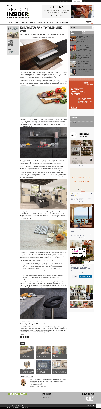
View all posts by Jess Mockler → (39, 386)
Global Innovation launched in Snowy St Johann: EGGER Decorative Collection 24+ (27, 371)
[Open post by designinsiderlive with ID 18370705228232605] (82, 180)
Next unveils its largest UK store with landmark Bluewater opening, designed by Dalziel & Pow (84, 64)
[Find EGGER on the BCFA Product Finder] (43, 37)
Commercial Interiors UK (64, 1)
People (31, 22)
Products (17, 22)
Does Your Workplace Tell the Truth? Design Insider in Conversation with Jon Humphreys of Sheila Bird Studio (84, 39)
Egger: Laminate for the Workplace (58, 355)
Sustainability (64, 22)
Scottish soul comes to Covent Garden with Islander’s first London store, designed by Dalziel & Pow (84, 56)
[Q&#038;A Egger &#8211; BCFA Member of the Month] (27, 350)
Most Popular (72, 32)
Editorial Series (42, 22)
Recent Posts (83, 32)
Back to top (89, 405)
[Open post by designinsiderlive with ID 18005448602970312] (82, 152)
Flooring (10, 45)
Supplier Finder (87, 1)
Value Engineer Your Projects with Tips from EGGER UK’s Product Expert (59, 371)
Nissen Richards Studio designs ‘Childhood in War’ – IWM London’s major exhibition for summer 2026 (84, 48)
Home (9, 405)
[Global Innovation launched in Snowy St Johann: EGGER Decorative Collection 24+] (27, 364)
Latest (10, 22)
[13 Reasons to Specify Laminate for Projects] (43, 350)
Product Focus (12, 51)
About (72, 120)
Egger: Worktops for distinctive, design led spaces (41, 29)
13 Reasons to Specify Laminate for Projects (42, 355)
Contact (72, 126)
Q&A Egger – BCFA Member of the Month (26, 355)
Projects (25, 22)
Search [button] (93, 27)
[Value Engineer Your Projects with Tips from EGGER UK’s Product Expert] (59, 364)
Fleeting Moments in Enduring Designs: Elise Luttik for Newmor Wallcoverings (84, 71)
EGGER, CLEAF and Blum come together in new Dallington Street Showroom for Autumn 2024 (43, 371)
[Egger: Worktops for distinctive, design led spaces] (13, 38)
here (36, 321)
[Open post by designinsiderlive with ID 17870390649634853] (82, 216)
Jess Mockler (12, 30)
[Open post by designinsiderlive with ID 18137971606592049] (82, 252)
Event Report (54, 22)
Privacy (17, 405)
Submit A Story (74, 123)
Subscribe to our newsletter (17, 394)
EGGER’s (22, 34)
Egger (26, 324)
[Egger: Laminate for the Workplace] (59, 350)
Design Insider (77, 1)
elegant (10, 42)
